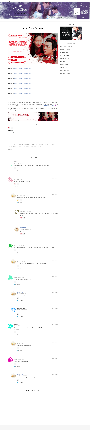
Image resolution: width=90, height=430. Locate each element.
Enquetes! (10, 1)
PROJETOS (30, 20)
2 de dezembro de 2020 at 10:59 (22, 195)
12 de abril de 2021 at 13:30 (22, 309)
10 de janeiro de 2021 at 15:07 (25, 229)
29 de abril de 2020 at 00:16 (19, 359)
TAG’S (69, 20)
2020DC (15, 144)
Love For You (25, 1)
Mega (15, 66)
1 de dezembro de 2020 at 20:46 (19, 179)
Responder (55, 162)
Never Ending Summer (65, 70)
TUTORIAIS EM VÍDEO (49, 105)
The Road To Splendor (65, 49)
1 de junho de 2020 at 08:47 (22, 293)
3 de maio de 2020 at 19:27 (18, 325)
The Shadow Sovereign (65, 73)
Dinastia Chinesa (49, 20)
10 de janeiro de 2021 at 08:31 (25, 211)
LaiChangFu (52, 144)
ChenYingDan (27, 144)
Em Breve (39, 20)
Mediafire (26, 66)
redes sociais (40, 105)
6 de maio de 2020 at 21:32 (21, 343)
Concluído (28, 25)
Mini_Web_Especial (12, 146)
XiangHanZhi (33, 146)
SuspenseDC (26, 146)
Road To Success (17, 1)
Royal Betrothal (63, 67)
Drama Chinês (36, 25)
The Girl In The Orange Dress (66, 46)
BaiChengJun (21, 144)
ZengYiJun (39, 146)
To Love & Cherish (64, 52)
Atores (64, 20)
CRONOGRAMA (22, 20)
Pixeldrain (20, 66)
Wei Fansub (11, 149)
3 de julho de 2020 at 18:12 (19, 245)
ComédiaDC (41, 144)
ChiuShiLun (34, 144)
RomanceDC (20, 146)
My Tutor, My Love (64, 58)
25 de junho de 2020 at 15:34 (22, 375)
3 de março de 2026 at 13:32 (19, 163)
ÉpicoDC (46, 144)
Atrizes (58, 20)
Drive (30, 66)
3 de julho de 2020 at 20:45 (22, 261)
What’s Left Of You (64, 55)
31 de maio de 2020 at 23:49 (19, 277)
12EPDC (10, 144)
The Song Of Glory (64, 64)
